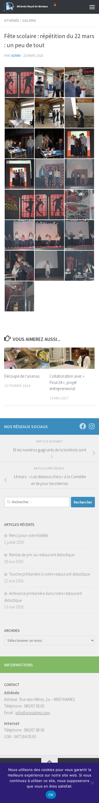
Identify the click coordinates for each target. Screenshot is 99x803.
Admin (16, 55)
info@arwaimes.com (32, 712)
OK (51, 795)
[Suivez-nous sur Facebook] (82, 426)
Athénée (11, 20)
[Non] (92, 783)
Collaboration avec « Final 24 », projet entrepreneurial (67, 382)
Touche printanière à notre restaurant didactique (49, 574)
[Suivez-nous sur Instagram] (91, 426)
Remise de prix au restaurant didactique (41, 554)
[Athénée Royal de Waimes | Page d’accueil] (39, 7)
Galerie (29, 20)
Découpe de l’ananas (21, 376)
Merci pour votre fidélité (28, 535)
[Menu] (92, 7)
